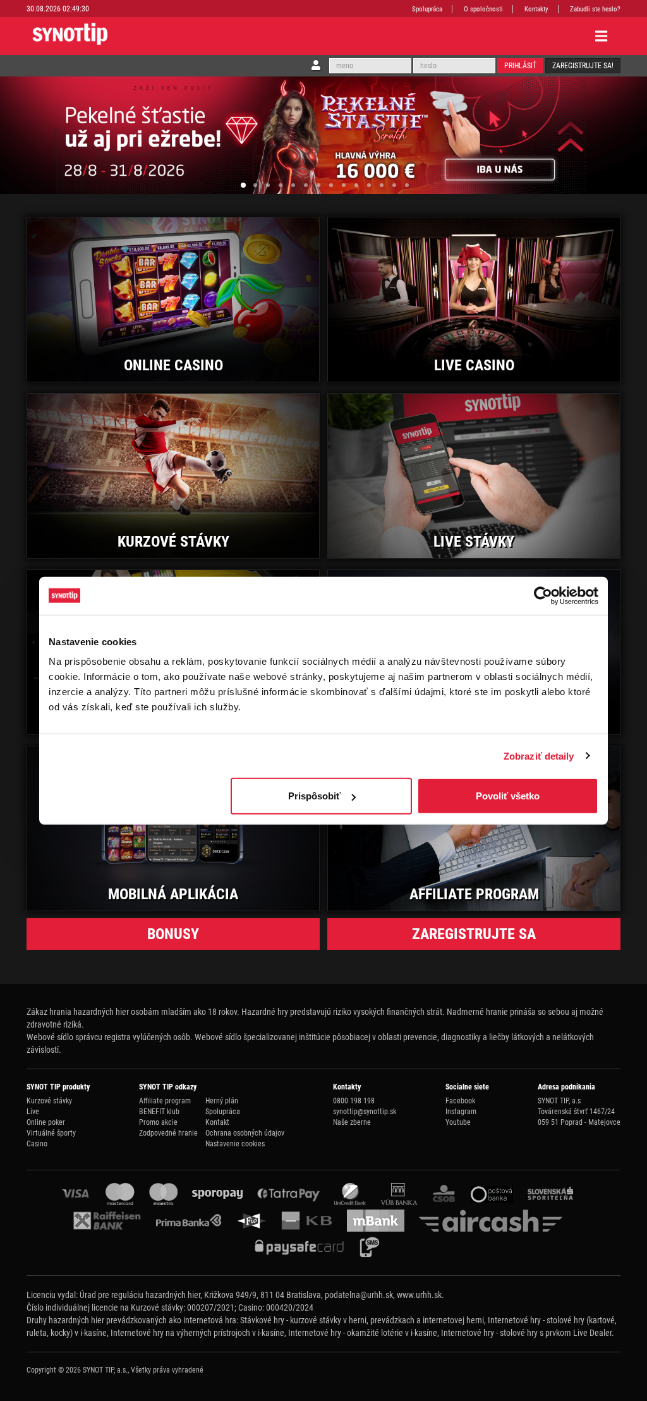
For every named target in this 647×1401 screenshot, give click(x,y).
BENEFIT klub (159, 1111)
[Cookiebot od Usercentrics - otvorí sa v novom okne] (543, 595)
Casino (37, 1143)
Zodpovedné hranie (168, 1133)
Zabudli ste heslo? (595, 9)
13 (394, 185)
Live (33, 1111)
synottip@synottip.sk (364, 1111)
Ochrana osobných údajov (244, 1133)
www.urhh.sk (419, 1295)
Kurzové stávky (49, 1100)
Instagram (460, 1111)
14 (407, 185)
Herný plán (221, 1100)
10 (356, 185)
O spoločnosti (483, 9)
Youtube (458, 1122)
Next (622, 135)
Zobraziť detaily (539, 755)
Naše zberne (352, 1122)
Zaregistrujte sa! (583, 65)
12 (382, 185)
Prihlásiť (520, 65)
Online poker (46, 1122)
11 (369, 185)
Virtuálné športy (51, 1133)
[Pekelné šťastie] (323, 135)
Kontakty (536, 9)
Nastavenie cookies (235, 1143)
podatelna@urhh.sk (359, 1295)
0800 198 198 (354, 1100)
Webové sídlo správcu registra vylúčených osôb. (110, 1037)
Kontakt (217, 1122)
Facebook (460, 1100)
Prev (24, 135)
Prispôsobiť (314, 796)
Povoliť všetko (508, 796)
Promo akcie (158, 1122)
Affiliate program (165, 1100)
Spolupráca (427, 9)
